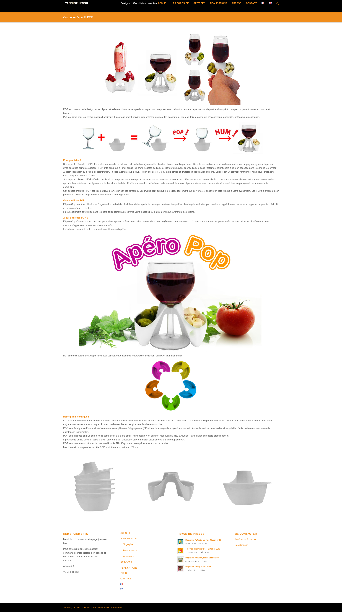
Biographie (128, 544)
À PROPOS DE (128, 538)
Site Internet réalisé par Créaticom (107, 607)
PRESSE (125, 573)
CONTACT (125, 578)
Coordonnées (241, 545)
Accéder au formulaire (246, 539)
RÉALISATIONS (128, 567)
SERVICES (126, 562)
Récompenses (130, 550)
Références (128, 556)
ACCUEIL (125, 533)
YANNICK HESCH (83, 607)
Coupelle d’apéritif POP (78, 17)
